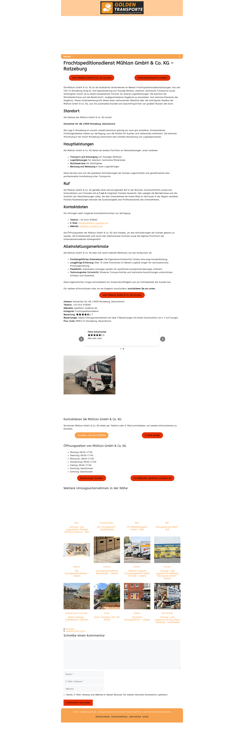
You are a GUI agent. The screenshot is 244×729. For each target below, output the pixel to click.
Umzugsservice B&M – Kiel (167, 528)
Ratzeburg (70, 629)
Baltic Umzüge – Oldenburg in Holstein (76, 618)
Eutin (106, 613)
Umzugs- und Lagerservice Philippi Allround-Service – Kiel (76, 529)
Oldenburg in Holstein (76, 613)
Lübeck (76, 566)
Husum (167, 566)
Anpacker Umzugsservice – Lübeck (137, 618)
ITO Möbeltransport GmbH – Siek (137, 528)
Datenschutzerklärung (119, 716)
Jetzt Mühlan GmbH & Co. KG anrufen (91, 77)
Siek (137, 522)
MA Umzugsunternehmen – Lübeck (77, 573)
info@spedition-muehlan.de (93, 223)
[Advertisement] (122, 35)
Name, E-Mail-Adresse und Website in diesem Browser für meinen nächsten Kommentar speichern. (117, 694)
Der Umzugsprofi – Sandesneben (107, 528)
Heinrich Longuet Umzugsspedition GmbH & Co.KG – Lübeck (137, 573)
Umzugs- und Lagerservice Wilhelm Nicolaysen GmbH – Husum (167, 574)
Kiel (76, 522)
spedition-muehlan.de (90, 226)
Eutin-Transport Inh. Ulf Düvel (107, 618)
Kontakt (67, 56)
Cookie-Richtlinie (135, 716)
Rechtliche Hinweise (103, 716)
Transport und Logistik (76, 631)
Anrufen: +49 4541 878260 (91, 435)
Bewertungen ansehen (91, 478)
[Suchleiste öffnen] (179, 56)
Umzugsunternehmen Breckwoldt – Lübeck (107, 572)
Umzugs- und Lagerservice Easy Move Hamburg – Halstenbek (167, 620)
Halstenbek (167, 613)
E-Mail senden (152, 435)
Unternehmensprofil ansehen (152, 77)
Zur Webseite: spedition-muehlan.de (152, 478)
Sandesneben (106, 522)
